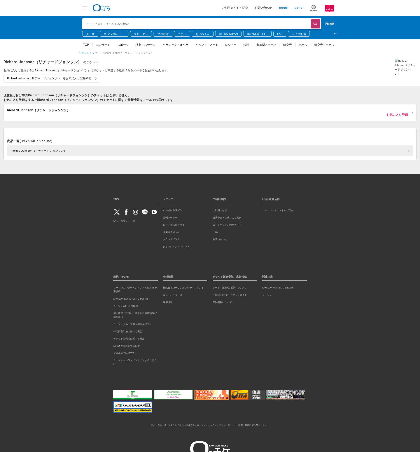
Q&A (215, 231)
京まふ (182, 34)
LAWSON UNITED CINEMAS (278, 287)
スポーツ (123, 44)
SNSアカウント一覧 (124, 220)
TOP (86, 44)
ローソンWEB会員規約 (125, 305)
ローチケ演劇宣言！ (174, 224)
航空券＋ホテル (324, 44)
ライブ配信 (299, 34)
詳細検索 (329, 23)
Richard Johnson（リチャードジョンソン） (38, 149)
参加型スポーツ (266, 44)
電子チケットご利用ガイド (227, 224)
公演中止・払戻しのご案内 (227, 216)
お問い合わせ (263, 7)
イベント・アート (206, 44)
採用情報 (168, 301)
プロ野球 (163, 34)
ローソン (267, 294)
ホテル (303, 44)
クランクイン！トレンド (176, 245)
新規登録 (283, 8)
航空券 (287, 44)
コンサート (103, 44)
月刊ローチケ (170, 216)
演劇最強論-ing (171, 231)
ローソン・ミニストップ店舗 (278, 209)
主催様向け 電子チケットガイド (230, 294)
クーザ (90, 34)
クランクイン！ (171, 238)
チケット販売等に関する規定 (129, 337)
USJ (280, 34)
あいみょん (203, 34)
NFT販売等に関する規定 (126, 345)
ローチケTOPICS (172, 209)
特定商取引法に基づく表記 (127, 330)
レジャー (230, 44)
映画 (246, 44)
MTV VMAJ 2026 (111, 34)
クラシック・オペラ (175, 44)
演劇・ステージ (146, 44)
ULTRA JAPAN (228, 34)
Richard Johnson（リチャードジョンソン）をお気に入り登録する (49, 78)
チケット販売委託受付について (229, 287)
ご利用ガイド (220, 209)
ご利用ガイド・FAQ (235, 7)
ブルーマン (141, 34)
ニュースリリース (172, 294)
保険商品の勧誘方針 (124, 352)
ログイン (298, 8)
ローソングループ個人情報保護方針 (132, 323)
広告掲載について (222, 301)
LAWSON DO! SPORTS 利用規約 (131, 298)
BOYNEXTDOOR (257, 34)
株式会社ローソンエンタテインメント (183, 287)
